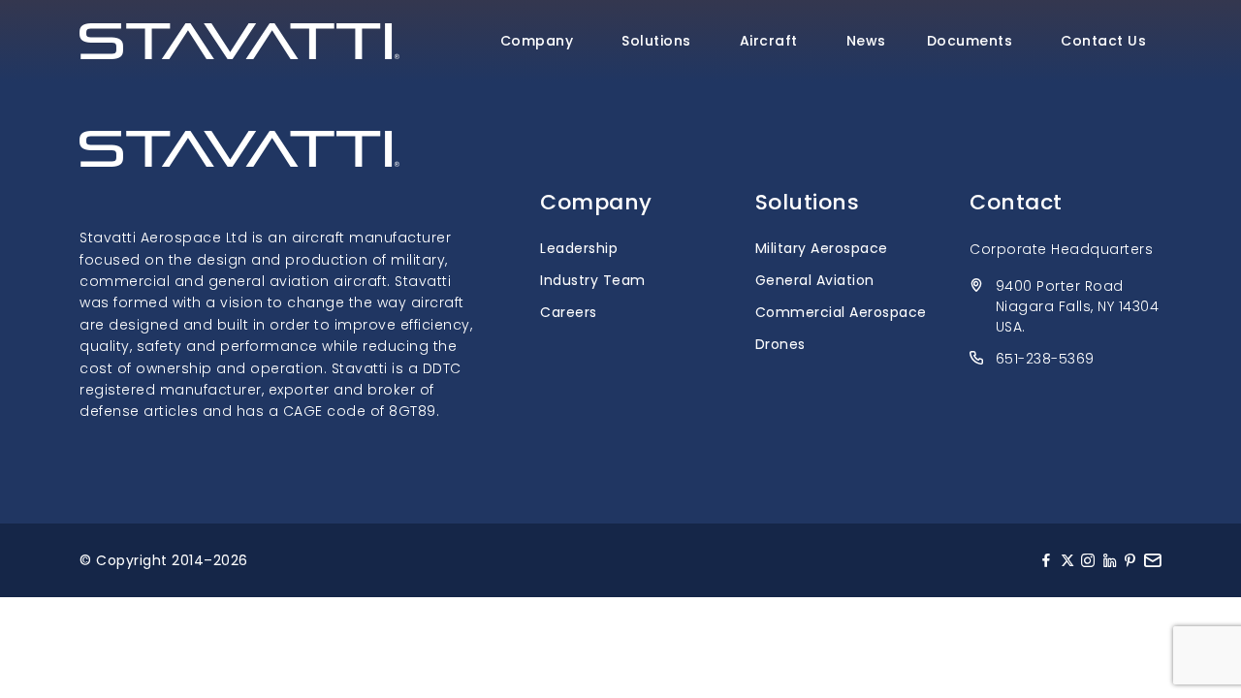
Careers (568, 312)
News (866, 40)
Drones (780, 344)
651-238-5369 (1045, 358)
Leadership (579, 248)
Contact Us (1103, 40)
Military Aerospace (821, 248)
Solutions (656, 40)
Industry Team (593, 280)
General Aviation (815, 280)
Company (537, 40)
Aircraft (769, 40)
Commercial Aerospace (841, 312)
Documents (970, 40)
